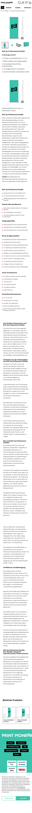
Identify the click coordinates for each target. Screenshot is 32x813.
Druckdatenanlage (13, 746)
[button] (27, 2)
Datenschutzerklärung (22, 790)
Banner (8, 7)
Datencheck (21, 743)
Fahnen (17, 7)
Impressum (6, 792)
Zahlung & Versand (11, 750)
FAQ (25, 746)
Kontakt (10, 743)
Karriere (17, 754)
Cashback (24, 750)
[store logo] (7, 3)
